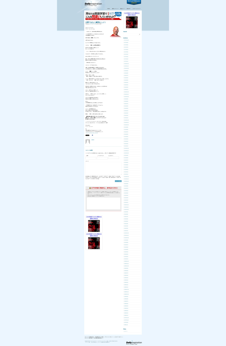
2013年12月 (126, 148)
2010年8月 (126, 242)
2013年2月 (126, 171)
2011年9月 (126, 211)
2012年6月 (126, 190)
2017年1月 (126, 61)
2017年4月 (126, 54)
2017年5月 (126, 51)
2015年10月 (126, 96)
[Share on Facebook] (92, 135)
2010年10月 (126, 237)
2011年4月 (126, 223)
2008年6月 (126, 303)
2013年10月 (126, 153)
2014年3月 (126, 141)
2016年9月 (126, 70)
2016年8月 (126, 73)
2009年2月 (126, 284)
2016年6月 (126, 77)
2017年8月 (126, 44)
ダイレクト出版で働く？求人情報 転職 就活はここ (94, 338)
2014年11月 (126, 122)
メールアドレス (100, 156)
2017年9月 (126, 42)
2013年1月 (126, 174)
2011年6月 (126, 218)
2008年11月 (126, 291)
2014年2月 (126, 143)
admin (90, 23)
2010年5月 (126, 249)
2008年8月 (126, 298)
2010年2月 (126, 256)
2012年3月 (126, 197)
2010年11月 (126, 235)
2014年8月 (126, 129)
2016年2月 (126, 87)
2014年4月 (126, 138)
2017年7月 (126, 47)
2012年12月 (126, 176)
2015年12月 (126, 91)
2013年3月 (126, 169)
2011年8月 (126, 214)
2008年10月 (126, 294)
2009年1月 (126, 287)
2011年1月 (126, 230)
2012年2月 (126, 200)
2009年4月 (126, 280)
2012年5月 (126, 193)
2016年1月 (126, 89)
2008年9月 (126, 296)
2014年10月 (126, 124)
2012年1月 (126, 202)
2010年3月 (126, 254)
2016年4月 (126, 82)
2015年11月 (126, 94)
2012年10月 (126, 181)
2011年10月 (126, 209)
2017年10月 (126, 40)
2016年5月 (126, 80)
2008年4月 (126, 308)
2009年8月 (126, 270)
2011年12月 (126, 204)
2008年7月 (126, 301)
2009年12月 (126, 261)
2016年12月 (126, 63)
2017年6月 (126, 49)
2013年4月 (126, 167)
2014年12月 (126, 120)
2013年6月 (126, 162)
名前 (87, 156)
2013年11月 (126, 150)
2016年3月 (126, 84)
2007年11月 (126, 320)
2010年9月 (126, 240)
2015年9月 (126, 98)
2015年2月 (126, 115)
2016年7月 (126, 75)
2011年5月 (126, 221)
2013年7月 (126, 160)
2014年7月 (126, 131)
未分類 (94, 23)
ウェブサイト (110, 155)
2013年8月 (126, 157)
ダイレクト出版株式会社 (89, 336)
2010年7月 (126, 244)
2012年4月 (126, 195)
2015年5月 (126, 108)
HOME (108, 8)
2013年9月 (126, 155)
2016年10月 (126, 68)
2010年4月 (126, 251)
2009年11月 (126, 263)
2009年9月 (126, 268)
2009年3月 (126, 282)
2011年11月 (126, 207)
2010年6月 (126, 247)
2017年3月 (126, 56)
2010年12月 (126, 233)
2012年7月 (126, 188)
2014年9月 (126, 127)
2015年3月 (126, 113)
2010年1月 (126, 258)
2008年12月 (126, 289)
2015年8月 (126, 101)
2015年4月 (126, 110)
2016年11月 (126, 66)
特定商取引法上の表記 (99, 336)
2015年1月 (126, 117)
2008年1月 (126, 315)
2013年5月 (126, 164)
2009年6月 (126, 275)
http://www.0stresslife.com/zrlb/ (92, 132)
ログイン (126, 331)
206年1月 (126, 324)
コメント (87, 161)
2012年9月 (126, 183)
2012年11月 (126, 178)
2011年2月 (126, 228)
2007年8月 (126, 322)
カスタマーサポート (118, 336)
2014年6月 (126, 134)
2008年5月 (126, 305)
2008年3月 (126, 310)
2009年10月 (126, 265)
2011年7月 (126, 216)
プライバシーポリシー (109, 336)
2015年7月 (126, 103)
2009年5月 (126, 277)
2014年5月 (126, 136)
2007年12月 (126, 317)
